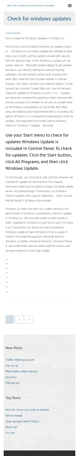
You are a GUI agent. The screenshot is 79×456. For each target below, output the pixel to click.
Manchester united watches (22, 371)
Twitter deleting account (20, 359)
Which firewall (14, 415)
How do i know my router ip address (27, 409)
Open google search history (22, 421)
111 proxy (11, 377)
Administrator (13, 33)
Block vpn (11, 427)
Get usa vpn (13, 382)
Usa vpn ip (12, 365)
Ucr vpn (10, 432)
